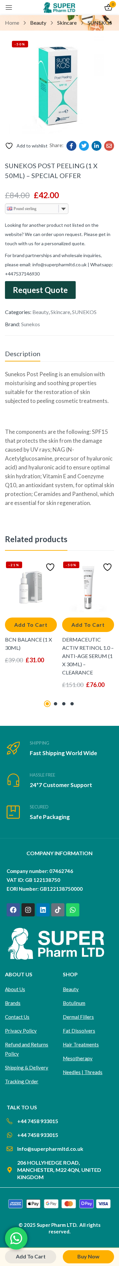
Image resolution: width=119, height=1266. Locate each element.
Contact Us (17, 1017)
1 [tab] (47, 703)
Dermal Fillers (78, 1017)
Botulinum (74, 1003)
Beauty (38, 22)
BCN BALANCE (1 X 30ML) (28, 643)
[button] (31, 625)
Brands (12, 1003)
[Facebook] (13, 909)
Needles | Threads (82, 1072)
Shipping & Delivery (26, 1067)
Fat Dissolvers (79, 1031)
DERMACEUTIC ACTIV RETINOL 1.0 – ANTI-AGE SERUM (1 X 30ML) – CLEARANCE (88, 655)
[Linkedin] (43, 909)
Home (12, 22)
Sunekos (30, 324)
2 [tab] (55, 703)
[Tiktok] (57, 909)
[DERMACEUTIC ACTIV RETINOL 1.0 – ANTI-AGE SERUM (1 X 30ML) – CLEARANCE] (88, 586)
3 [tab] (63, 703)
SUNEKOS (100, 22)
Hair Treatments (81, 1044)
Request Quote (40, 290)
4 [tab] (72, 703)
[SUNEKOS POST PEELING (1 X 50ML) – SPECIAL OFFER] (71, 146)
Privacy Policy (21, 1031)
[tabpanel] (31, 629)
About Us (15, 989)
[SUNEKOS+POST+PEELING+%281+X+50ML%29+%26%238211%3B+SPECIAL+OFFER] (84, 146)
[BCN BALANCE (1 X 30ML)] (31, 586)
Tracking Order (21, 1081)
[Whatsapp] (72, 909)
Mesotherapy (78, 1058)
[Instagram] (28, 909)
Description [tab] (22, 353)
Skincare (67, 22)
